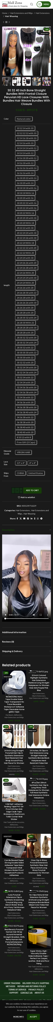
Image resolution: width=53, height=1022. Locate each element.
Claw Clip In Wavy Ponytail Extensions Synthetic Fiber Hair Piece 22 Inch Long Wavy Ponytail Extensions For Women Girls (39, 868)
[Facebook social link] (17, 519)
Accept (33, 1017)
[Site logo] (14, 4)
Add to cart (32, 490)
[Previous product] (3, 22)
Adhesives (18, 715)
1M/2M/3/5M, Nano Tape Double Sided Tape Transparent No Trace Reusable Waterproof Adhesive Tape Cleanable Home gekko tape (14, 704)
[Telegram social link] (41, 519)
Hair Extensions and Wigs (21, 13)
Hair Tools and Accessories (14, 822)
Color (6, 119)
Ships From (6, 474)
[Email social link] (24, 519)
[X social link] (20, 519)
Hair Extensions (43, 13)
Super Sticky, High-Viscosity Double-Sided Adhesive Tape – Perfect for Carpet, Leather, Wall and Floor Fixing (38, 957)
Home (4, 13)
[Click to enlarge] (7, 70)
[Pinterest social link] (28, 519)
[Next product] (9, 22)
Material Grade (7, 452)
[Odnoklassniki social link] (34, 519)
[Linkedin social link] (31, 519)
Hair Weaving (11, 16)
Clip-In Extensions (39, 696)
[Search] (31, 4)
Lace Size (6, 463)
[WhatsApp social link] (38, 519)
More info (18, 1017)
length (7, 285)
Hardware (9, 715)
